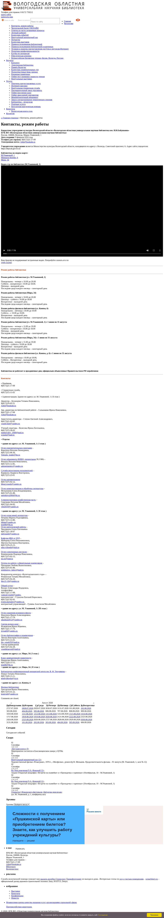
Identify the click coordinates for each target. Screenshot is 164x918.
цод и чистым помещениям (132, 879)
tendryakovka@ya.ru (9, 678)
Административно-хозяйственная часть (18, 500)
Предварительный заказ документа (26, 90)
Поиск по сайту (9, 20)
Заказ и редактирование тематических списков (31, 100)
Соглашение (103, 915)
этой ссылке (6, 262)
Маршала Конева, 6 (9, 157)
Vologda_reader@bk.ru (10, 455)
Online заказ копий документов (24, 95)
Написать (20, 849)
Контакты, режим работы (22, 26)
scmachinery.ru (152, 879)
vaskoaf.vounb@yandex (11, 595)
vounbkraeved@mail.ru (10, 649)
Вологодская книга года (21, 111)
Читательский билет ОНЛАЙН (25, 28)
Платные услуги (18, 104)
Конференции (17, 896)
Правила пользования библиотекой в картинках (32, 46)
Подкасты (15, 40)
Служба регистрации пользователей (17, 470)
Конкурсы (10, 109)
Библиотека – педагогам (22, 102)
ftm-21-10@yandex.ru (10, 581)
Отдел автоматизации (10, 479)
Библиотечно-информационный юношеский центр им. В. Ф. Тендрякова (33, 671)
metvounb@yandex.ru (10, 534)
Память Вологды (18, 67)
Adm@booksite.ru (27, 142)
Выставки (15, 891)
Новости (15, 898)
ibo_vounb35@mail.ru (10, 642)
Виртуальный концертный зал (24, 37)
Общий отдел (7, 586)
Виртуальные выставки (21, 79)
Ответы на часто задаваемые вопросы (27, 30)
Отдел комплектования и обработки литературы (22, 488)
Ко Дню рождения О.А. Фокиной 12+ (27, 770)
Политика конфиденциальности (25, 51)
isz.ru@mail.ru (7, 559)
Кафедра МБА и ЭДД (10, 538)
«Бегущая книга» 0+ (20, 749)
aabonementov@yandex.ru (12, 466)
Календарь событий (20, 35)
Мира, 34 (5, 160)
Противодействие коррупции (19, 907)
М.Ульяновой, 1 (8, 155)
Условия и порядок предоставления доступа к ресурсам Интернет (40, 49)
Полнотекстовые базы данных (24, 72)
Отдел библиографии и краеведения (17, 635)
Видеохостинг (12, 869)
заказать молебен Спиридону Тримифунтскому (60, 879)
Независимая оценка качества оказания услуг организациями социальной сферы (41, 902)
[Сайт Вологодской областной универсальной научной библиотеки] (43, 10)
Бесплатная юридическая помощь (26, 106)
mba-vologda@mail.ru (10, 547)
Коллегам (10, 113)
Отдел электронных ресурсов (14, 552)
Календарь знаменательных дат (25, 70)
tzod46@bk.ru (7, 525)
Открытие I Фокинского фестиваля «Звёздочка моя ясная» (36, 792)
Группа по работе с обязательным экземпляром (21, 563)
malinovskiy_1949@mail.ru (12, 433)
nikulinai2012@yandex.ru (11, 620)
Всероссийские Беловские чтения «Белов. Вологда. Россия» (37, 58)
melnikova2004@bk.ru (10, 495)
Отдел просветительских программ (16, 448)
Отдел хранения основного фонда (16, 613)
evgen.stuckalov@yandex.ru (12, 602)
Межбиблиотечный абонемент (24, 97)
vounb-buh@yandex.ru (10, 424)
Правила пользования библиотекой (26, 44)
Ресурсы (9, 60)
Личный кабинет (18, 33)
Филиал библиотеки (10, 687)
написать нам (7, 17)
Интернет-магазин (19, 86)
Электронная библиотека (22, 65)
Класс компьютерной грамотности (16, 658)
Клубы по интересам (20, 53)
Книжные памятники (20, 74)
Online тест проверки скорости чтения (28, 76)
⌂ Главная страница (9, 118)
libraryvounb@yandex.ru (11, 484)
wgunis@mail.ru (7, 435)
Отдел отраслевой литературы (14, 515)
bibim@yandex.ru (8, 522)
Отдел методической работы (13, 527)
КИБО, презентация (27, 459)
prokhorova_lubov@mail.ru (12, 570)
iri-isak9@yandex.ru (9, 631)
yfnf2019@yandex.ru (9, 507)
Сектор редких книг (10, 624)
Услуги (9, 81)
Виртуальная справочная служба (25, 88)
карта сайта (6, 14)
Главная (67, 21)
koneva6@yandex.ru (9, 694)
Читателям (68, 23)
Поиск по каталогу (24, 20)
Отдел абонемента (9, 459)
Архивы (9, 804)
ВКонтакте (11, 867)
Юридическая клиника (21, 56)
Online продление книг (21, 93)
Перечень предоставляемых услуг (26, 83)
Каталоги (15, 63)
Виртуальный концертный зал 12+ (26, 760)
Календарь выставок (20, 42)
